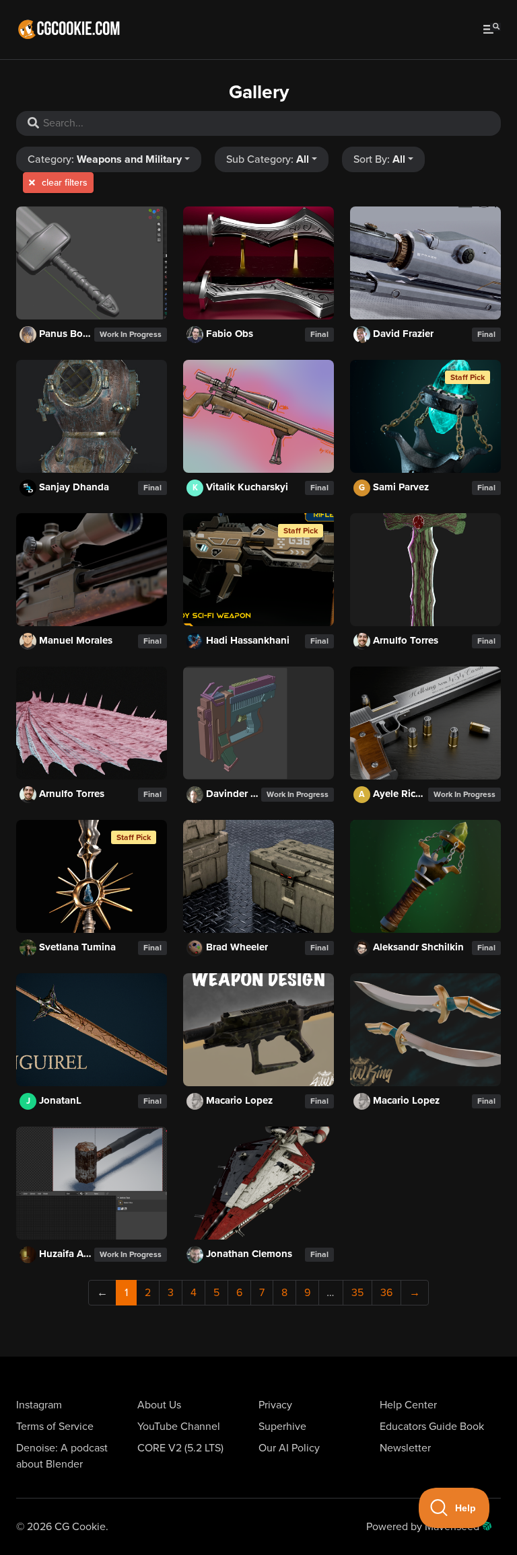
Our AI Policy (289, 1448)
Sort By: (379, 159)
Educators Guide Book (432, 1426)
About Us (159, 1405)
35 (357, 1292)
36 (386, 1292)
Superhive (282, 1426)
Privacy (275, 1405)
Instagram (39, 1405)
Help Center (408, 1405)
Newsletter (405, 1448)
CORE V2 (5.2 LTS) (180, 1448)
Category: (105, 159)
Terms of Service (55, 1426)
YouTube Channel (178, 1426)
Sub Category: (267, 159)
